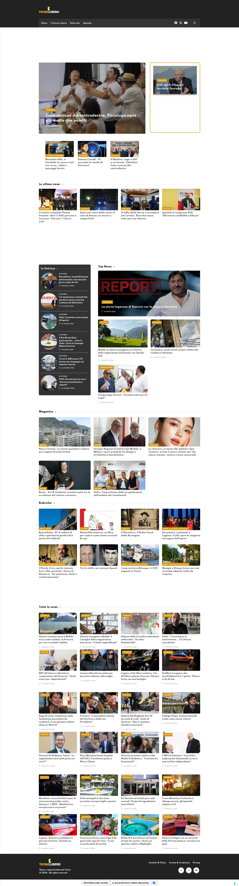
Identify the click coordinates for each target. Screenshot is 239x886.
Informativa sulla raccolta (96, 883)
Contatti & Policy (157, 863)
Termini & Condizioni (179, 863)
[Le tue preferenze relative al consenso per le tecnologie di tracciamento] (234, 883)
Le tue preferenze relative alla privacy (130, 883)
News (44, 23)
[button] (181, 870)
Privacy (196, 863)
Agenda (87, 23)
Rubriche (75, 23)
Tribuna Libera (59, 23)
